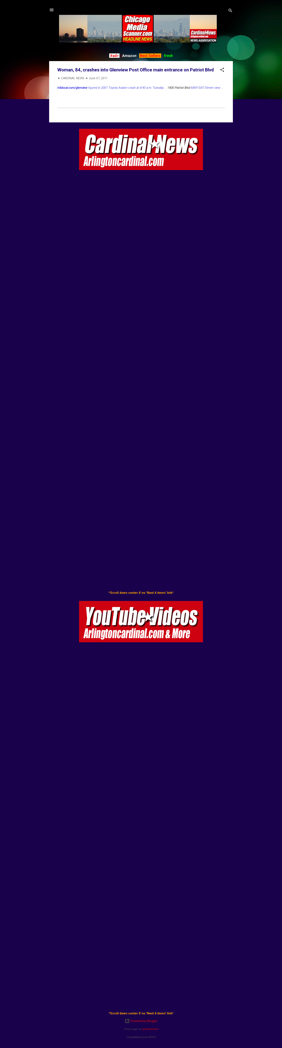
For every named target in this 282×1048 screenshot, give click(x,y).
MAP (194, 88)
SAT (201, 88)
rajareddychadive (150, 1029)
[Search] (230, 11)
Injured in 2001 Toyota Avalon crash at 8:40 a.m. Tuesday (110, 88)
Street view (212, 88)
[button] (222, 70)
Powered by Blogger (144, 1021)
